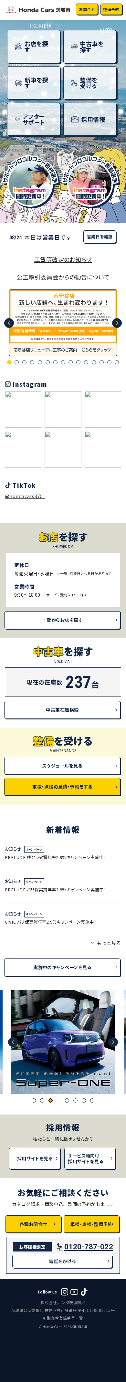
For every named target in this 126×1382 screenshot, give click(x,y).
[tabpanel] (63, 322)
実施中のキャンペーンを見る (62, 967)
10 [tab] (78, 362)
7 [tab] (55, 362)
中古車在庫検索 (62, 710)
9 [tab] (70, 362)
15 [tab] (117, 362)
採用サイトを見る (35, 1158)
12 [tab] (94, 362)
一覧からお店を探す (62, 620)
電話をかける (62, 1261)
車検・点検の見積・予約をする (62, 786)
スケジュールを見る (62, 765)
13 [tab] (102, 362)
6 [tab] (48, 362)
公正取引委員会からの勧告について (63, 277)
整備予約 (111, 9)
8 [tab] (63, 362)
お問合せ (87, 9)
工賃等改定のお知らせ (63, 259)
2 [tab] (17, 362)
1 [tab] (9, 362)
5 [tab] (40, 362)
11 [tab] (86, 362)
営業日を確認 (100, 237)
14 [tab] (109, 362)
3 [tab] (24, 362)
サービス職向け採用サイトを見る (85, 1158)
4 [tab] (32, 362)
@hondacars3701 (25, 496)
